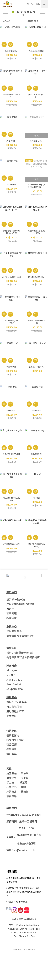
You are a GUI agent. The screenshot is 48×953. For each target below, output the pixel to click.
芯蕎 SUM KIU (14, 679)
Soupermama (14, 689)
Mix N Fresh (13, 675)
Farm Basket (13, 684)
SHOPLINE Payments (28, 949)
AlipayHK (12, 670)
